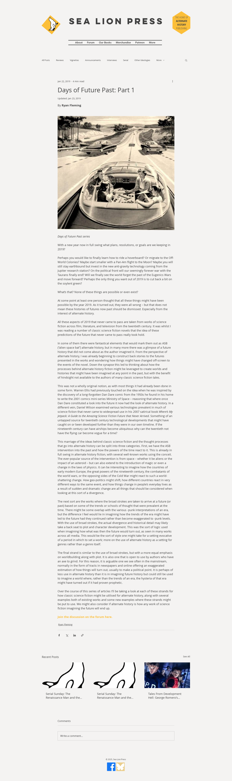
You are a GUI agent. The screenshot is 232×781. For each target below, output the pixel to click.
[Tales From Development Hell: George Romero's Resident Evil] (167, 675)
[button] (186, 60)
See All (186, 656)
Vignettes (74, 60)
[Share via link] (82, 635)
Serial (125, 60)
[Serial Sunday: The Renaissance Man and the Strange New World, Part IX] (65, 675)
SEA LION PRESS (116, 21)
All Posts (46, 60)
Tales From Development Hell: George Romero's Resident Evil (164, 695)
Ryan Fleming (65, 624)
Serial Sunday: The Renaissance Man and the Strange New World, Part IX (63, 695)
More (158, 60)
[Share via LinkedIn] (74, 635)
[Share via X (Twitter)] (66, 635)
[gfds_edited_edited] (120, 766)
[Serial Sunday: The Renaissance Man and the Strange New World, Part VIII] (116, 675)
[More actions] (172, 81)
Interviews (112, 60)
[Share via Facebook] (59, 635)
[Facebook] (111, 766)
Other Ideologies (142, 60)
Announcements (93, 60)
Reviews (60, 60)
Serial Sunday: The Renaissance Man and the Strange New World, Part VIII (115, 695)
